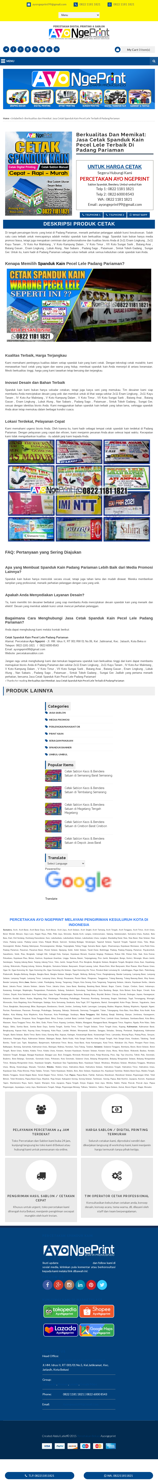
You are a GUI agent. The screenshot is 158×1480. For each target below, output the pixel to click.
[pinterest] (56, 49)
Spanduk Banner (60, 747)
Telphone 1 (92, 214)
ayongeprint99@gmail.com (49, 4)
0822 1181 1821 (89, 4)
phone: (47, 1394)
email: (46, 1404)
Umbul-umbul (58, 754)
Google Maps (88, 1384)
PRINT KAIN (56, 733)
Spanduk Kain (51, 263)
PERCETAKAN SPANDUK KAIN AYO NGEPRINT (74, 1360)
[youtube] (49, 49)
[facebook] (13, 49)
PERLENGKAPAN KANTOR (64, 726)
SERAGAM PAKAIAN (61, 740)
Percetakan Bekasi (88, 1436)
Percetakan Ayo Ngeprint (75, 1263)
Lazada (74, 1384)
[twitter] (6, 49)
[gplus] (20, 49)
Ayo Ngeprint (37, 641)
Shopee (63, 1384)
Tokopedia (49, 1384)
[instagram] (28, 49)
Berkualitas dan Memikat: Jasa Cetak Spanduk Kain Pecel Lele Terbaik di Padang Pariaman (76, 680)
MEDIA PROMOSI (59, 719)
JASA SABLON (57, 712)
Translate (51, 898)
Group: (46, 1379)
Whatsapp (140, 214)
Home (6, 118)
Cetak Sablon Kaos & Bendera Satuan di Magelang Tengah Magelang (84, 808)
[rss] (35, 49)
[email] (42, 49)
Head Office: (50, 1356)
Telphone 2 (116, 214)
